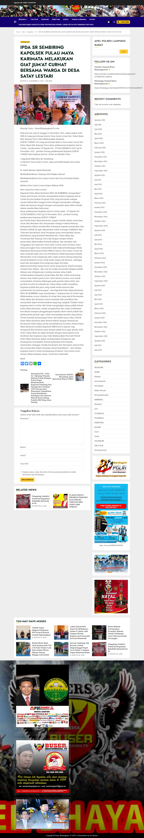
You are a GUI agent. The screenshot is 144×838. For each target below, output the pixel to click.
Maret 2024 (99, 253)
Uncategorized (25, 42)
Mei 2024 (98, 244)
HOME (97, 372)
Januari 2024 (99, 262)
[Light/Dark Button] (110, 22)
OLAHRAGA (99, 413)
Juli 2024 (97, 235)
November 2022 (100, 327)
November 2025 (100, 161)
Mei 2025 (98, 189)
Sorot (66, 19)
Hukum (97, 376)
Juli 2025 (97, 180)
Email (23, 455)
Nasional (98, 404)
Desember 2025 (100, 157)
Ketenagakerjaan (101, 395)
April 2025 (98, 193)
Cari (123, 52)
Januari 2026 (99, 152)
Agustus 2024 (99, 230)
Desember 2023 (100, 267)
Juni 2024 (98, 239)
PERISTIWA (56, 19)
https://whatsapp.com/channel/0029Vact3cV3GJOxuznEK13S (118, 88)
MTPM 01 (25, 81)
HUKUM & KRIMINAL (79, 19)
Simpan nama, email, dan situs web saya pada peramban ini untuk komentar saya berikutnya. (49, 473)
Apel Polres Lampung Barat (110, 43)
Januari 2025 (99, 207)
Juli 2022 (97, 345)
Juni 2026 (98, 129)
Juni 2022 (98, 350)
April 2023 (98, 304)
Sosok (92, 19)
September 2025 (101, 170)
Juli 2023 (97, 290)
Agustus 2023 (99, 285)
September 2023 (101, 281)
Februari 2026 (100, 147)
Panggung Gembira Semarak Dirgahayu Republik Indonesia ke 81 (23, 501)
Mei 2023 (98, 299)
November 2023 (100, 272)
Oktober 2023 (99, 276)
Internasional (99, 381)
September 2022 (101, 336)
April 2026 (98, 138)
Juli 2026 (97, 124)
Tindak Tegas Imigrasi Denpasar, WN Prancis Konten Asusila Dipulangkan (23, 632)
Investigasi (98, 386)
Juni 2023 (98, 295)
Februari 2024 (100, 258)
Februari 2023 (100, 313)
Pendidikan (99, 418)
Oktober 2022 (99, 331)
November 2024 (100, 216)
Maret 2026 (99, 143)
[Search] (114, 22)
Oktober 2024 (99, 221)
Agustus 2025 (99, 175)
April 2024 (98, 249)
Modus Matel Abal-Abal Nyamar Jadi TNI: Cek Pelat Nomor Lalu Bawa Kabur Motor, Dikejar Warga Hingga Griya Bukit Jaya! (23, 649)
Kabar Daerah (100, 390)
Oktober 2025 (99, 166)
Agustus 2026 (99, 120)
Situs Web (24, 464)
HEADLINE (45, 19)
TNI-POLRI (34, 19)
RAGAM (97, 427)
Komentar (25, 418)
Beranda (22, 19)
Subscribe (125, 22)
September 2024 (101, 226)
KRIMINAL (98, 399)
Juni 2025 (98, 184)
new (96, 409)
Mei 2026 (98, 134)
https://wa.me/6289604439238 (111, 545)
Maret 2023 (99, 308)
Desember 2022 (100, 322)
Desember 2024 (100, 212)
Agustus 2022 (99, 341)
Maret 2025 (99, 198)
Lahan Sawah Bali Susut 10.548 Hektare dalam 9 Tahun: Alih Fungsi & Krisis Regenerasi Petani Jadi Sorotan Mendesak (61, 632)
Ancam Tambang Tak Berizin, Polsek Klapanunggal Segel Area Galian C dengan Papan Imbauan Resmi (61, 649)
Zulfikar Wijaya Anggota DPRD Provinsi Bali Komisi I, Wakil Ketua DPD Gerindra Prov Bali (56, 25)
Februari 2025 (100, 203)
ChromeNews (82, 835)
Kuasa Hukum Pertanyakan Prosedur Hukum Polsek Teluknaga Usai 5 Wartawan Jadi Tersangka (99, 632)
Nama (23, 447)
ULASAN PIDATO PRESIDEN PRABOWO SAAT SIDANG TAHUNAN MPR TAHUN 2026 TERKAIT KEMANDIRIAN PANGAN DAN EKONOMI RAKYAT (60, 501)
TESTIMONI (99, 441)
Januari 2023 (99, 318)
